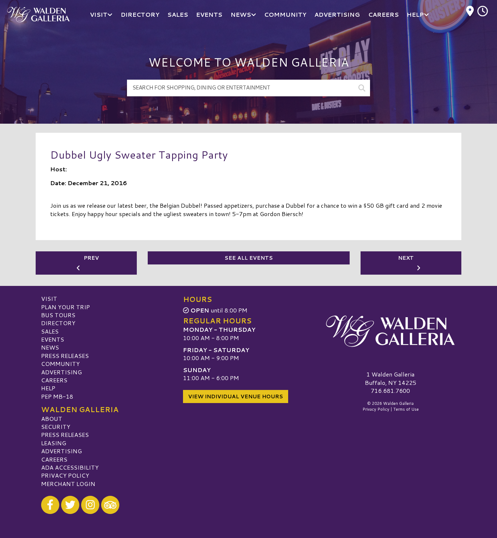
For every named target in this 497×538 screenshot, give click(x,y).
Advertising (61, 372)
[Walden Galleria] (390, 331)
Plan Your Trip (65, 307)
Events (52, 339)
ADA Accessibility (70, 467)
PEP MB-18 (57, 396)
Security (55, 426)
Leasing (53, 443)
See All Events (248, 258)
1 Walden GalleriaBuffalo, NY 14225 (390, 378)
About (51, 418)
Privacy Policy (65, 475)
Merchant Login (68, 483)
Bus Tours (58, 315)
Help (48, 388)
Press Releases (65, 355)
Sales (50, 331)
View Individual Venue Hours (235, 396)
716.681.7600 (390, 391)
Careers (54, 380)
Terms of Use (406, 409)
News (50, 347)
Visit (49, 298)
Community (60, 363)
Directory (58, 323)
